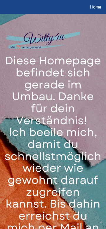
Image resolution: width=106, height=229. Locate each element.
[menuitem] (95, 7)
